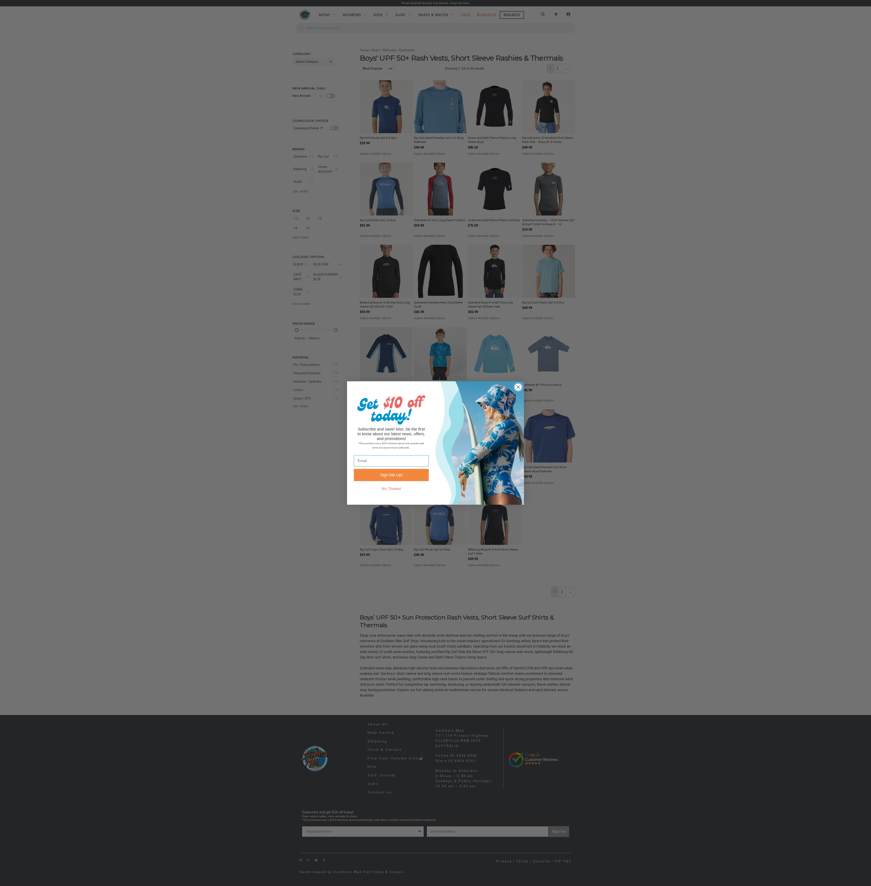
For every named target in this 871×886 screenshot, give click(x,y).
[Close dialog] (518, 387)
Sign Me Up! (391, 475)
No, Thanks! (391, 489)
